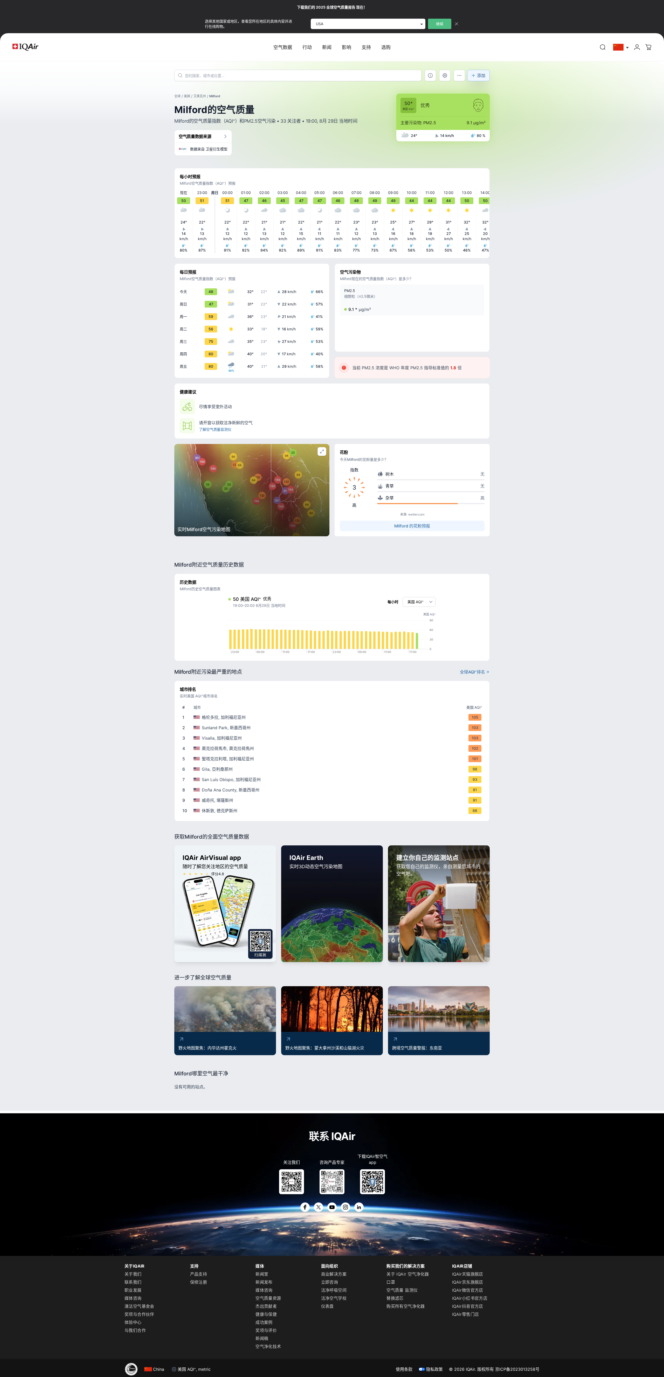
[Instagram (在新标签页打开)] (345, 1207)
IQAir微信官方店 (467, 1290)
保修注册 (198, 1282)
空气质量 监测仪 (402, 1290)
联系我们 (133, 1282)
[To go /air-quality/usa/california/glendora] (333, 717)
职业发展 (133, 1290)
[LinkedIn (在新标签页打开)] (359, 1207)
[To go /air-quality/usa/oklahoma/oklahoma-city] (333, 748)
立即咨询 (329, 1282)
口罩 (390, 1282)
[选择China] (621, 47)
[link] (602, 47)
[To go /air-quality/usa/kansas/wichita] (333, 800)
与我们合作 (135, 1330)
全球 (177, 96)
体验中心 (133, 1322)
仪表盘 (327, 1306)
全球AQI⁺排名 (472, 671)
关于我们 (133, 1274)
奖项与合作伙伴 (139, 1314)
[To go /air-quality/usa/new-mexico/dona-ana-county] (333, 790)
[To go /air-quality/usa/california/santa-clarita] (333, 759)
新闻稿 (261, 1338)
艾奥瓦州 (199, 96)
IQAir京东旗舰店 (467, 1282)
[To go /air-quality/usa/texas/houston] (333, 810)
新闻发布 (264, 1282)
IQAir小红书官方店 (469, 1298)
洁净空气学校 (334, 1298)
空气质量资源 (268, 1298)
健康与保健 (266, 1314)
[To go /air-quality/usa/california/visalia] (333, 738)
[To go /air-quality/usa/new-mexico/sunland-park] (333, 727)
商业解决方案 (334, 1274)
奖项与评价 (266, 1330)
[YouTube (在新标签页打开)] (332, 1207)
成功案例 (264, 1322)
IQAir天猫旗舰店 (467, 1274)
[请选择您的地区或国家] (621, 47)
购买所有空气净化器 (405, 1306)
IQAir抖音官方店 (467, 1306)
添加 (481, 75)
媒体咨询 (133, 1298)
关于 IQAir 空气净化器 (407, 1274)
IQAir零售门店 (465, 1314)
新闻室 (261, 1274)
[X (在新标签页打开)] (318, 1207)
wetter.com (416, 514)
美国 (187, 96)
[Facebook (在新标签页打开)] (305, 1207)
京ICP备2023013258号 (517, 1369)
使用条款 (404, 1369)
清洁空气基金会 (139, 1306)
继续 (439, 24)
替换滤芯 (395, 1298)
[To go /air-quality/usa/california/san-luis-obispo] (333, 779)
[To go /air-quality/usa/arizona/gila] (333, 769)
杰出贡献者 (266, 1306)
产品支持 (198, 1274)
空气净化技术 (268, 1346)
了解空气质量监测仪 (215, 429)
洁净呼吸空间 (334, 1290)
